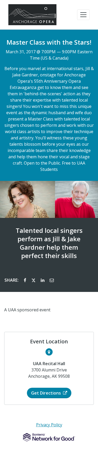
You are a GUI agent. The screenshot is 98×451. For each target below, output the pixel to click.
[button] (83, 14)
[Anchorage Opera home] (32, 14)
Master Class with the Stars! (49, 42)
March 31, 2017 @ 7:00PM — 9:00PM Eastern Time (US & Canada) (49, 55)
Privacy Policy (49, 425)
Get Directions (46, 393)
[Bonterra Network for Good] (49, 437)
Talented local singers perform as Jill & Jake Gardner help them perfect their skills (49, 243)
